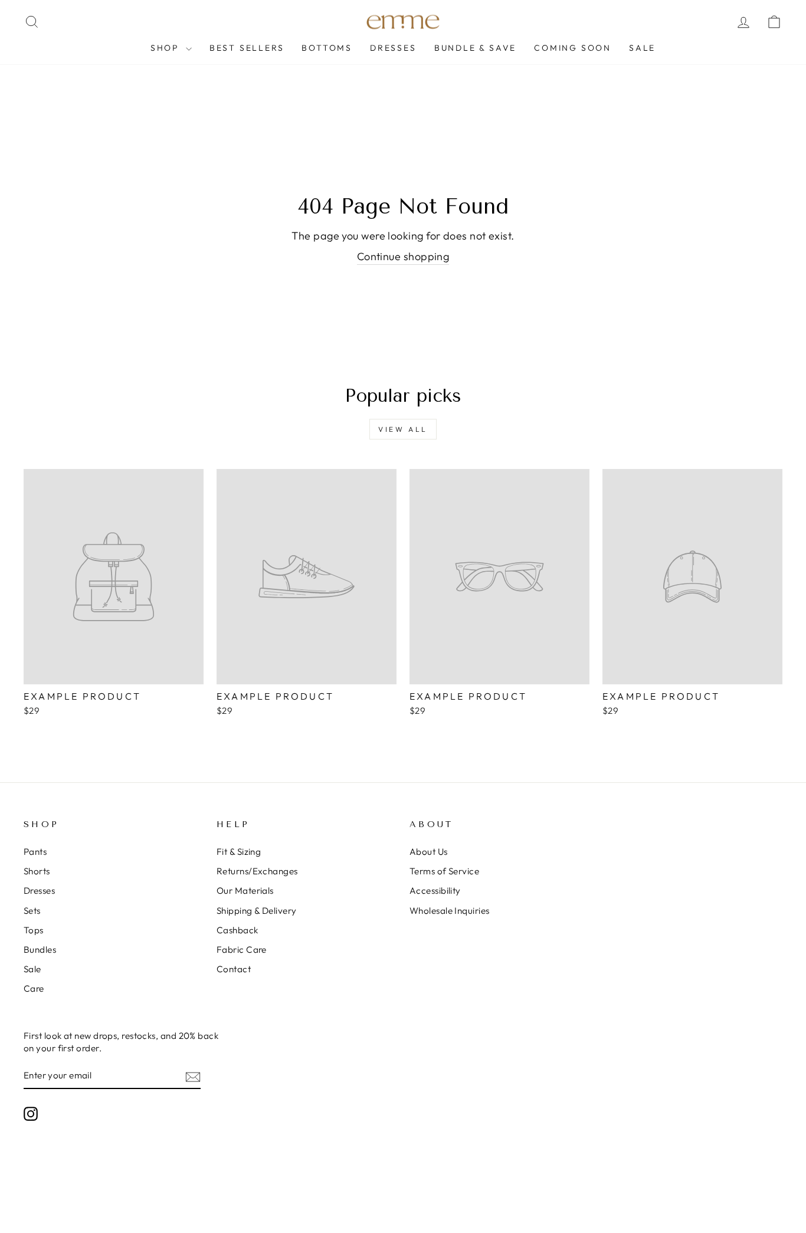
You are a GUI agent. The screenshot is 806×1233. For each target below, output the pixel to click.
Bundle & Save (475, 47)
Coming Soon (572, 47)
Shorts (37, 871)
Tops (34, 930)
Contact (234, 969)
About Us (428, 851)
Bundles (40, 949)
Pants (35, 851)
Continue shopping (403, 256)
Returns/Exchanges (257, 871)
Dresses (393, 47)
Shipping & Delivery (257, 910)
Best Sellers (246, 47)
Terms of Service (444, 871)
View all (403, 429)
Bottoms (327, 47)
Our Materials (245, 890)
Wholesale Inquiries (449, 910)
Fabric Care (242, 949)
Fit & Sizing (239, 851)
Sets (32, 910)
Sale (642, 47)
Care (34, 988)
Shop (166, 47)
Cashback (237, 930)
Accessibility (435, 890)
